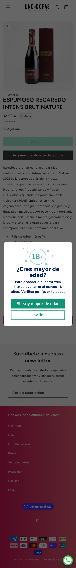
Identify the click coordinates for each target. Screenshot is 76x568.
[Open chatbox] (68, 560)
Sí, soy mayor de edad (38, 304)
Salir (38, 315)
